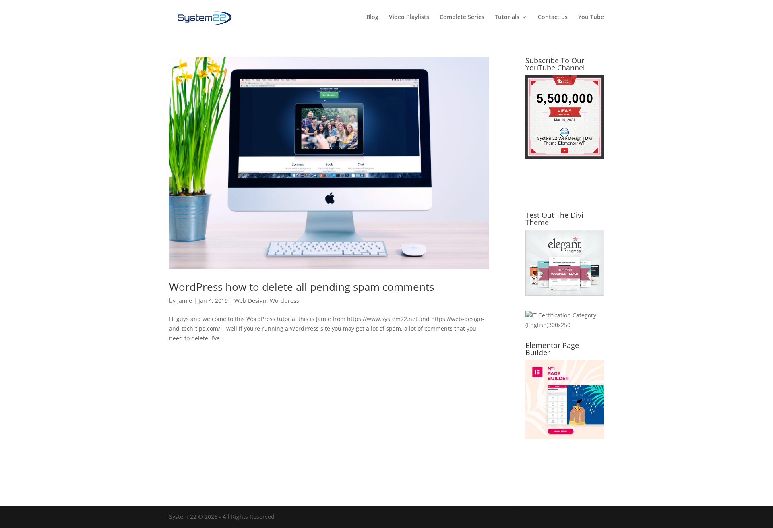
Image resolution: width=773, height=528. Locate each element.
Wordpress (284, 300)
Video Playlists (409, 17)
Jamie (184, 300)
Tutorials (507, 17)
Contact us (553, 17)
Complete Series (462, 17)
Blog (372, 17)
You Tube (591, 17)
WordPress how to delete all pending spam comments (301, 287)
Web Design (250, 300)
